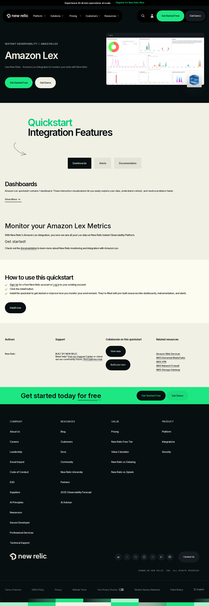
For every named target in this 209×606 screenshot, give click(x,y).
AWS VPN (161, 361)
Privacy (58, 589)
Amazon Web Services (168, 353)
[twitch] (161, 557)
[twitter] (127, 557)
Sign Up (14, 284)
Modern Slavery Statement (147, 589)
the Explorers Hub (93, 359)
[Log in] (152, 16)
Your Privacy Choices (107, 589)
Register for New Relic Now (130, 2)
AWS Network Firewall (167, 365)
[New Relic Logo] (17, 16)
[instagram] (152, 557)
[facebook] (170, 557)
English (200, 589)
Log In (56, 284)
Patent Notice (176, 589)
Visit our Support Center (80, 356)
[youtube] (118, 557)
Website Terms (79, 589)
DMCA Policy (38, 589)
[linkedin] (144, 557)
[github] (135, 557)
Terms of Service (13, 589)
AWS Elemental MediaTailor (170, 357)
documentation (29, 248)
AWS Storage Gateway (168, 369)
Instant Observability (21, 43)
